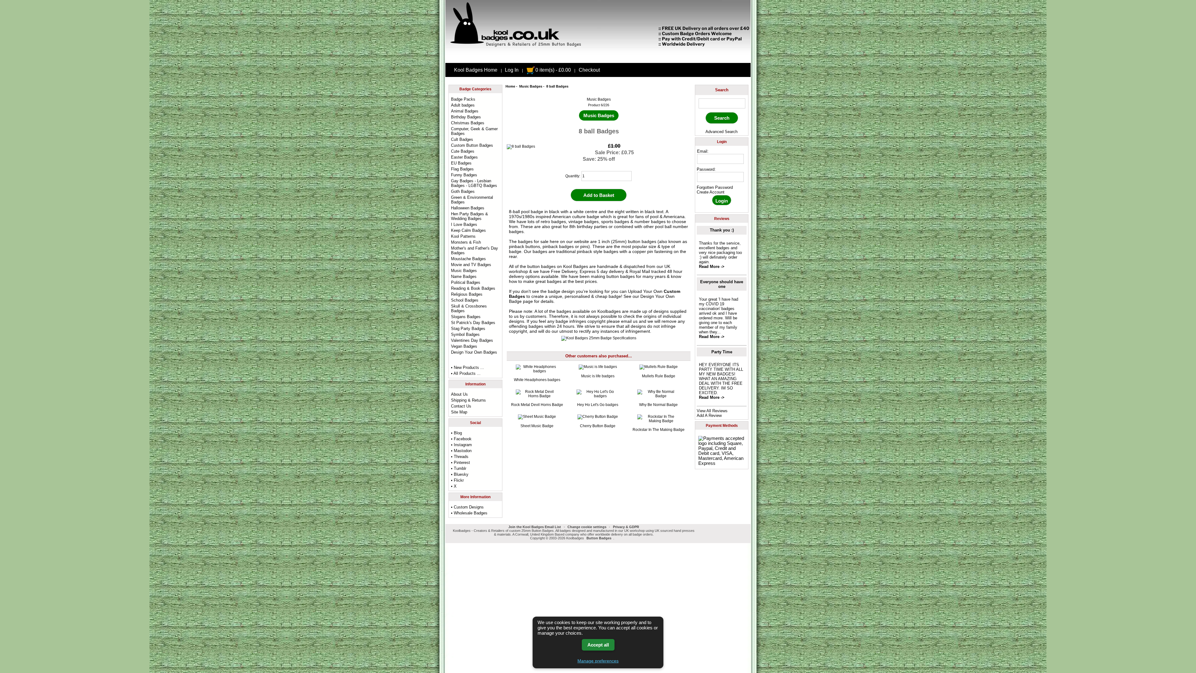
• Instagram (461, 444)
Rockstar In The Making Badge (659, 429)
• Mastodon (461, 450)
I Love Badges (464, 224)
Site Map (459, 412)
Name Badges (464, 276)
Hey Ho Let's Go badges (597, 405)
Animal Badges (464, 111)
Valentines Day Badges (472, 340)
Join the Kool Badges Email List (534, 527)
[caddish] (616, 538)
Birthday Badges (466, 117)
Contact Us (461, 406)
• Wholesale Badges (469, 513)
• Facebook (461, 439)
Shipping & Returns (468, 400)
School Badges (464, 300)
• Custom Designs (467, 507)
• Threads (459, 456)
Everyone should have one (721, 284)
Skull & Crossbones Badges (469, 308)
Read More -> (711, 266)
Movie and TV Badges (471, 264)
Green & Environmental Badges (472, 199)
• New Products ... (467, 367)
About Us (459, 394)
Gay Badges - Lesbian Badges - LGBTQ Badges (474, 183)
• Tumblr (458, 468)
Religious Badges (466, 294)
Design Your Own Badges (474, 352)
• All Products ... (466, 373)
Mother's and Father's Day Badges (474, 250)
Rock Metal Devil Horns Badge (537, 405)
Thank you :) (722, 230)
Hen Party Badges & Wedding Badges (469, 216)
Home (510, 86)
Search (722, 90)
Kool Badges (575, 266)
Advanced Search (721, 131)
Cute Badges (462, 151)
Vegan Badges (464, 346)
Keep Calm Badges (468, 230)
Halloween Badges (467, 208)
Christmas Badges (467, 123)
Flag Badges (462, 169)
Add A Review (709, 415)
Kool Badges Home (475, 70)
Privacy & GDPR (626, 527)
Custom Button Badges (472, 145)
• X (454, 486)
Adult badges (463, 105)
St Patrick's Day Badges (473, 322)
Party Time (721, 352)
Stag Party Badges (468, 328)
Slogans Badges (466, 316)
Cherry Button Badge (597, 426)
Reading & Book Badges (473, 288)
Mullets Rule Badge (658, 376)
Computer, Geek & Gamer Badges (474, 131)
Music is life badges (598, 376)
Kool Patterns (463, 236)
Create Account (710, 192)
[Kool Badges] (598, 57)
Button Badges (598, 538)
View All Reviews (712, 410)
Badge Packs (463, 99)
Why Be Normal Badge (658, 405)
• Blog (456, 433)
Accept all (598, 644)
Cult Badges (462, 139)
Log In (512, 70)
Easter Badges (464, 157)
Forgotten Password (715, 187)
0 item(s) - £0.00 (553, 70)
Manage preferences (598, 660)
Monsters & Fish (466, 242)
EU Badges (461, 163)
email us (629, 321)
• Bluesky (459, 474)
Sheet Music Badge (536, 426)
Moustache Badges (468, 258)
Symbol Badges (465, 334)
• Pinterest (460, 462)
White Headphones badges (537, 380)
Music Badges (530, 86)
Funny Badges (464, 175)
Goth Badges (463, 191)
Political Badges (465, 282)
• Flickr (457, 480)
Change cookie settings (586, 527)
